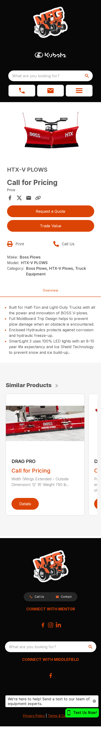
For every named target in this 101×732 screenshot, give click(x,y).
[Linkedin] (58, 625)
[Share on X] (19, 198)
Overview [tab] (50, 290)
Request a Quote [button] (50, 211)
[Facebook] (43, 625)
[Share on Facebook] (10, 198)
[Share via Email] (28, 198)
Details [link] (25, 503)
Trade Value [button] (50, 225)
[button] (21, 90)
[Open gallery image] (50, 130)
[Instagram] (51, 625)
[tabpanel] (50, 131)
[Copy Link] (38, 198)
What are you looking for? (35, 75)
